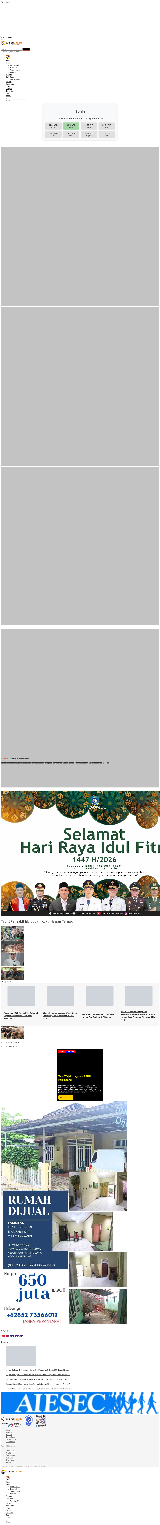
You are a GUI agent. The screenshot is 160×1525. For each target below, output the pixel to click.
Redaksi (9, 806)
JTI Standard (10, 815)
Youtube (10, 831)
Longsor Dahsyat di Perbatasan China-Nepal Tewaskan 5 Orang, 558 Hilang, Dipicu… (37, 744)
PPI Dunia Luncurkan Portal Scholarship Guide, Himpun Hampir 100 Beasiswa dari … (37, 753)
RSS (9, 836)
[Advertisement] (71, 19)
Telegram (10, 834)
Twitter (9, 827)
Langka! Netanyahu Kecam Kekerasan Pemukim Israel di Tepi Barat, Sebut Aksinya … (38, 748)
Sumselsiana (5, 758)
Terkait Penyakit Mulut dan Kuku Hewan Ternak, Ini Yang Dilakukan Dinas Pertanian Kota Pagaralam (51, 762)
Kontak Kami (10, 811)
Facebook (11, 824)
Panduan (9, 808)
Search (26, 49)
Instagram (11, 829)
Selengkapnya (65, 471)
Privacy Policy (11, 813)
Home (8, 804)
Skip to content (6, 2)
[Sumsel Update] (11, 44)
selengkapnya (6, 355)
